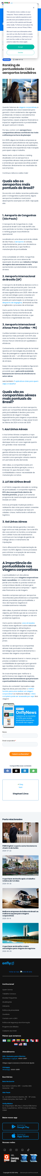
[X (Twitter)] (16, 771)
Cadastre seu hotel (9, 1031)
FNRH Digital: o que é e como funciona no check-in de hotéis (19, 847)
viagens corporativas (27, 107)
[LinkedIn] (24, 771)
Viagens (7, 60)
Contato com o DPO (9, 1018)
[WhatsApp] (33, 771)
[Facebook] (7, 771)
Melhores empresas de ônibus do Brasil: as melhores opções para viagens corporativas (20, 913)
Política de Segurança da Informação (16, 1022)
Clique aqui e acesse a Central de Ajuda (18, 1063)
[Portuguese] (5, 3)
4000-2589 (15, 1070)
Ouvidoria (5, 1014)
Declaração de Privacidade (29, 1172)
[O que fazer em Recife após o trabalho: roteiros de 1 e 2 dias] (20, 865)
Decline (20, 52)
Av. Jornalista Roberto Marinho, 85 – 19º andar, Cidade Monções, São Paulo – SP (19, 1098)
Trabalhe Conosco (9, 994)
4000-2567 (22, 1058)
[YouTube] (16, 1150)
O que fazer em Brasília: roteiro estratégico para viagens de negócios (18, 947)
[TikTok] (28, 1150)
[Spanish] (8, 3)
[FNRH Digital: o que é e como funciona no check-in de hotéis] (20, 832)
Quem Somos (7, 990)
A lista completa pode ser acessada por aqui (18, 695)
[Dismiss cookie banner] (33, 8)
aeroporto (19, 242)
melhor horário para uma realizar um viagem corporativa (18, 691)
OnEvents (5, 1006)
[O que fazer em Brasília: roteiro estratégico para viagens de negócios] (20, 933)
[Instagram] (10, 1150)
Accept (20, 47)
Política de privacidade (10, 1010)
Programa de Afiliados (10, 1027)
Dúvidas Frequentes (9, 998)
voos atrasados (28, 623)
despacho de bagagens (12, 302)
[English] (3, 3)
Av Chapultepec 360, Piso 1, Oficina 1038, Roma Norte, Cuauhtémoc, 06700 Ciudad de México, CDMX (19, 1108)
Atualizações (7, 1002)
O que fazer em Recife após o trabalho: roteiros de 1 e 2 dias (18, 880)
